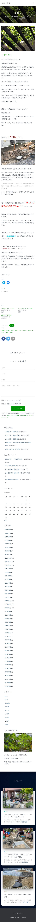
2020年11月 (8, 604)
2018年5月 (8, 675)
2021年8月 (8, 572)
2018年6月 (8, 672)
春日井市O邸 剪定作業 (12, 469)
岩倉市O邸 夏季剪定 (11, 439)
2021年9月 (8, 568)
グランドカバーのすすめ (25, 308)
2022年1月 (8, 554)
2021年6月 (8, 579)
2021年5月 (8, 583)
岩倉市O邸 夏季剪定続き (12, 435)
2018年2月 (8, 686)
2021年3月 (8, 590)
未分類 (7, 717)
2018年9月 (8, 661)
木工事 (7, 710)
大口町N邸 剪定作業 (11, 432)
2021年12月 (8, 558)
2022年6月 (8, 536)
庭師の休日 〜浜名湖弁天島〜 (14, 459)
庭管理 (7, 706)
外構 (6, 699)
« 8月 (5, 520)
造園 (6, 724)
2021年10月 (8, 565)
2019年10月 (8, 636)
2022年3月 (8, 547)
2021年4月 (8, 586)
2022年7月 (8, 533)
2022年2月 (8, 551)
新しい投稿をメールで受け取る (12, 404)
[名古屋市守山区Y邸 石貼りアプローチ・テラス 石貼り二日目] (18, 798)
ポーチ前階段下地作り (11, 465)
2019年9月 (8, 640)
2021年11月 (8, 561)
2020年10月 (8, 608)
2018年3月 (8, 682)
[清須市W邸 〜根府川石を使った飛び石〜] (18, 878)
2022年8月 (8, 529)
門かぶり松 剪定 (6, 315)
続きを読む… (25, 822)
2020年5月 (8, 625)
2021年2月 (8, 593)
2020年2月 (8, 629)
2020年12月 (8, 601)
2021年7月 (8, 576)
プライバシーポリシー (18, 913)
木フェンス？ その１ (7, 308)
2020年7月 (8, 618)
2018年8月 (8, 664)
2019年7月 (8, 647)
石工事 (11, 325)
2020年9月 (8, 611)
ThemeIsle (23, 917)
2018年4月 (8, 679)
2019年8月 (8, 643)
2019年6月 (8, 650)
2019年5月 (8, 654)
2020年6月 (8, 622)
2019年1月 (8, 657)
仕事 (6, 696)
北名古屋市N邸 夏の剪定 (12, 449)
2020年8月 (8, 615)
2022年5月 (8, 540)
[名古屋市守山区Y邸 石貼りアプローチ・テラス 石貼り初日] (18, 838)
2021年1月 (8, 597)
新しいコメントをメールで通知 (12, 400)
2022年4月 (8, 544)
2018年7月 (8, 668)
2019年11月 (8, 633)
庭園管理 (7, 703)
